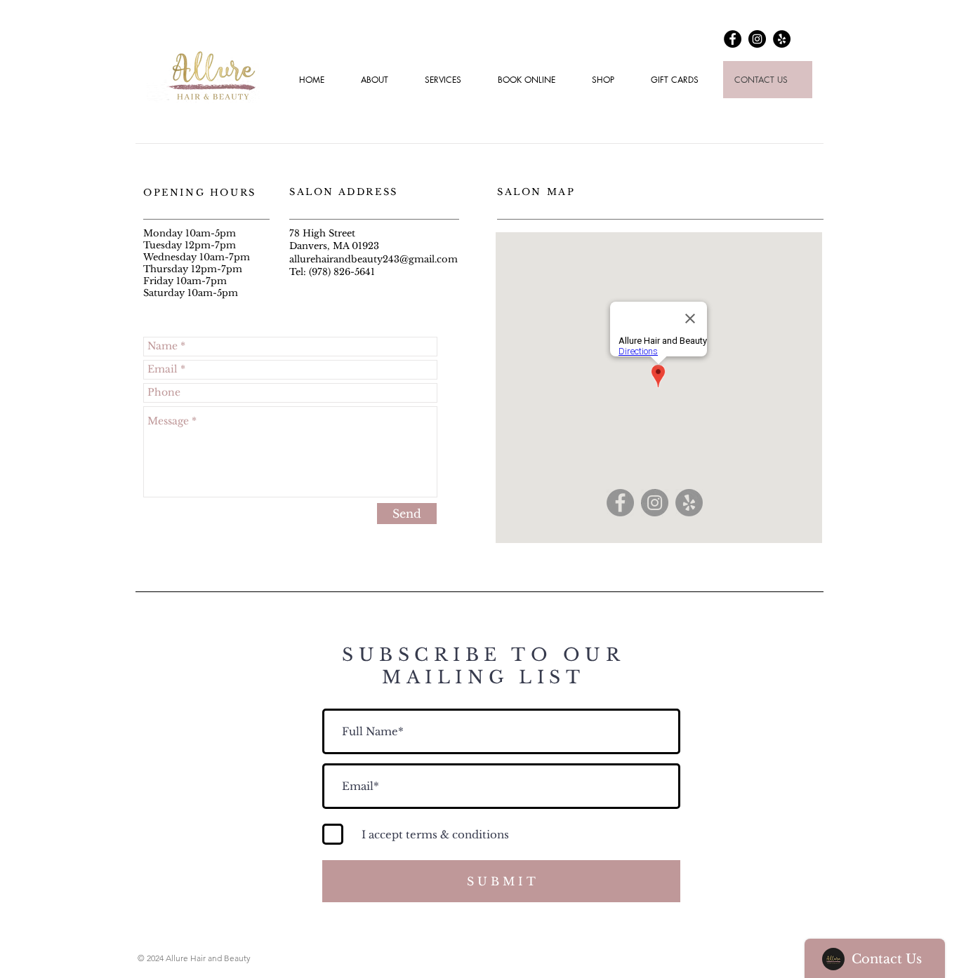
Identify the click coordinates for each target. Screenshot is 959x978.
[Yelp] (782, 39)
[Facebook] (732, 39)
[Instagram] (757, 39)
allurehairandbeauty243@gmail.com (373, 259)
